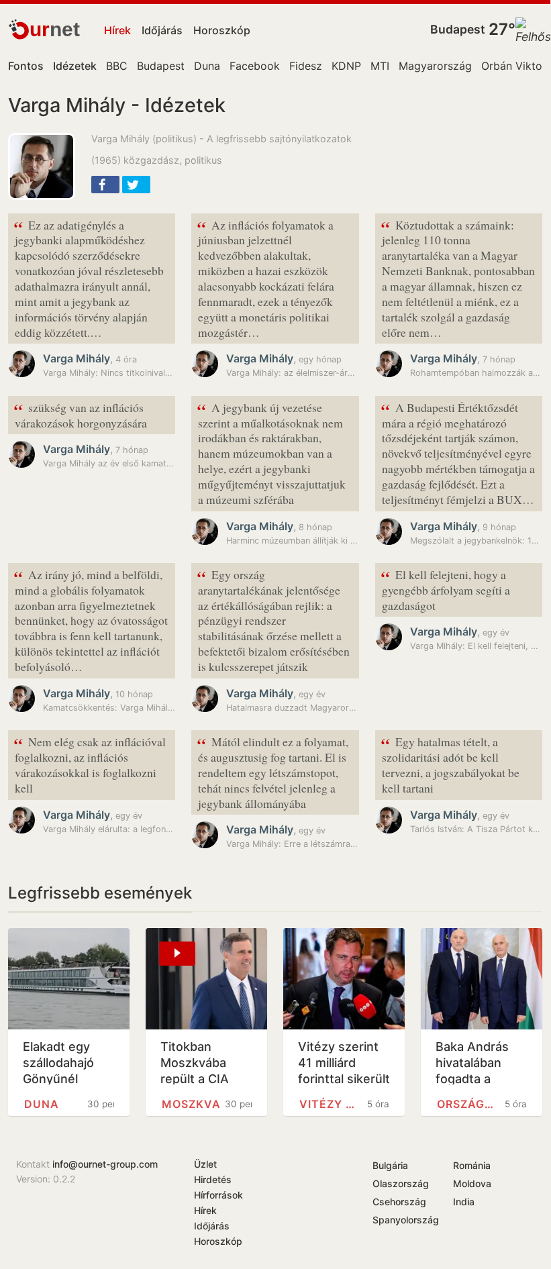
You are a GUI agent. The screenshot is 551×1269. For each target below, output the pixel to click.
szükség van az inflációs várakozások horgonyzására (80, 414)
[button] (105, 184)
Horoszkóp (221, 30)
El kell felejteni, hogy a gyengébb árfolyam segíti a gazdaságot (445, 588)
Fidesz (305, 65)
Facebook (255, 65)
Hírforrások (218, 1195)
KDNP (346, 65)
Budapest (457, 29)
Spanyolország (405, 1219)
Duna (207, 65)
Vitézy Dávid (330, 1104)
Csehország (399, 1201)
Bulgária (390, 1165)
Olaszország (400, 1183)
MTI (379, 65)
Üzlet (205, 1164)
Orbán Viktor (513, 65)
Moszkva (191, 1104)
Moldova (472, 1183)
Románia (472, 1165)
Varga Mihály (76, 358)
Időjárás (162, 30)
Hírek (117, 30)
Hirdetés (213, 1179)
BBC (117, 65)
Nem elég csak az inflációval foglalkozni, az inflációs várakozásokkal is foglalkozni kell (89, 763)
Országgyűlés (468, 1104)
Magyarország (435, 65)
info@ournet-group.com (105, 1164)
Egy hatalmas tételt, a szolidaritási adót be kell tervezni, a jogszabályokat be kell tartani (450, 763)
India (463, 1201)
